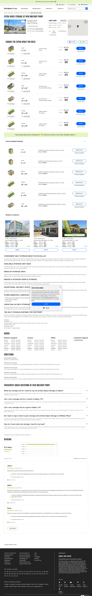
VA (12, 576)
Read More (13, 528)
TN (5, 576)
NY (30, 573)
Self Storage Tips (23, 558)
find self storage (14, 13)
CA (12, 571)
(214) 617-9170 (16, 328)
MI (7, 573)
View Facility (79, 150)
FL (24, 571)
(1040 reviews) (13, 238)
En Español (37, 556)
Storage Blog (22, 560)
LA (42, 571)
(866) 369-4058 (79, 340)
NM (27, 573)
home (5, 13)
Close (46, 304)
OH (35, 573)
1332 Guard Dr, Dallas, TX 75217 (54, 161)
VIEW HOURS (63, 20)
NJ (25, 573)
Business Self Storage (24, 555)
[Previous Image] (6, 26)
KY (39, 571)
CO (15, 571)
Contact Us (7, 562)
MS (12, 573)
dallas (27, 13)
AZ (10, 571)
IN (35, 571)
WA (15, 576)
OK (37, 573)
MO (15, 573)
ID (31, 571)
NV (20, 573)
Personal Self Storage (24, 556)
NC (32, 573)
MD (47, 571)
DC (22, 571)
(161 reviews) (69, 238)
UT (10, 576)
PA (42, 573)
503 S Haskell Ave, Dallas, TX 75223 (55, 150)
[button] (46, 143)
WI (17, 576)
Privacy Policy (37, 560)
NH (22, 573)
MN (10, 573)
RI (44, 573)
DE (19, 571)
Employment (7, 560)
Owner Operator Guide (24, 562)
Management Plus (8, 555)
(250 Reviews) (34, 26)
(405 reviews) (41, 238)
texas (22, 13)
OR (40, 573)
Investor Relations (8, 558)
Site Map (36, 558)
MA (5, 573)
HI (29, 571)
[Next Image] (24, 26)
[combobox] (78, 8)
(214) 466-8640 (40, 31)
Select (81, 48)
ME (44, 571)
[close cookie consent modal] (60, 287)
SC (47, 573)
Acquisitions (7, 556)
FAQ (35, 555)
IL (33, 571)
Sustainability (7, 563)
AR (7, 571)
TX (7, 576)
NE (17, 573)
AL (5, 571)
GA (27, 571)
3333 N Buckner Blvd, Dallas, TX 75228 (55, 193)
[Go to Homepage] (8, 8)
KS (37, 571)
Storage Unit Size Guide (25, 563)
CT (17, 571)
